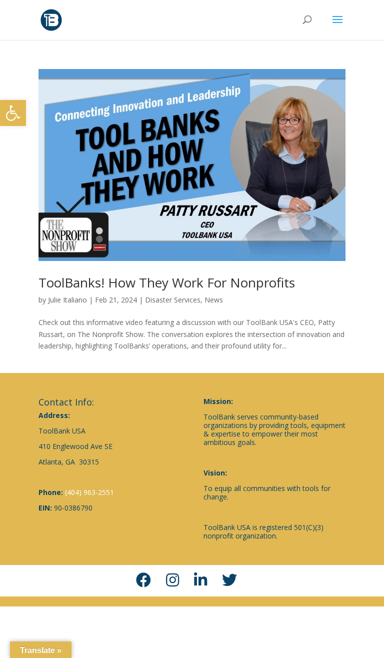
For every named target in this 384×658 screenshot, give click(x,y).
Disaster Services (172, 299)
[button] (13, 113)
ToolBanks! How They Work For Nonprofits (166, 283)
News (213, 299)
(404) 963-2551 (89, 492)
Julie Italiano (67, 299)
